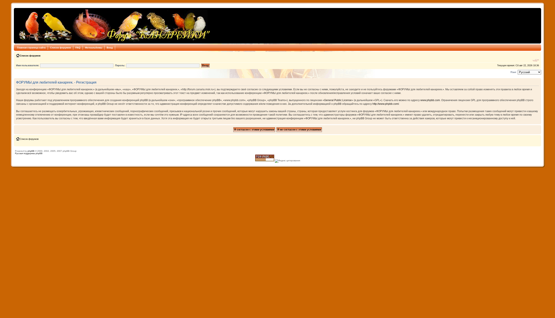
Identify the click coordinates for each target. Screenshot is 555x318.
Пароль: (120, 65)
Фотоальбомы (93, 47)
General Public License (338, 100)
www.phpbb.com (430, 100)
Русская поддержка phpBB (28, 153)
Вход (110, 47)
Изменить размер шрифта (536, 60)
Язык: (513, 72)
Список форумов (60, 47)
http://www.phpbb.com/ (385, 103)
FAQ (77, 47)
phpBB (31, 151)
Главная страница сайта (31, 47)
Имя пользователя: (27, 65)
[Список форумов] (113, 25)
